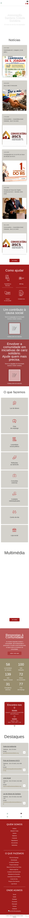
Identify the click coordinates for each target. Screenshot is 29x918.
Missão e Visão (14, 831)
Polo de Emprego (14, 857)
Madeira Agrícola (14, 869)
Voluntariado (14, 860)
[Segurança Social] (7, 816)
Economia (14, 901)
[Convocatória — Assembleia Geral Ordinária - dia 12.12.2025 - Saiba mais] (14, 242)
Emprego (14, 899)
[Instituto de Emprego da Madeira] (21, 816)
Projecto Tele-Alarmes (13, 881)
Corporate (14, 838)
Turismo (14, 906)
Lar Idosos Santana (14, 862)
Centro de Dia (14, 879)
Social (14, 894)
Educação (14, 904)
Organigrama (14, 840)
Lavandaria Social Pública (14, 876)
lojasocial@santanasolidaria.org (12, 786)
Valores (14, 833)
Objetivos (14, 835)
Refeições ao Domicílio (14, 874)
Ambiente (14, 908)
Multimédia (14, 845)
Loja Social (14, 883)
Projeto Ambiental (14, 864)
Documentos (14, 842)
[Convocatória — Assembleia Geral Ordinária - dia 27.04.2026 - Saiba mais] (14, 133)
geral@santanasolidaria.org (11, 753)
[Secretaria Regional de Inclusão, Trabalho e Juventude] (21, 813)
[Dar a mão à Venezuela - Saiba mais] (14, 98)
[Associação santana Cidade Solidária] (7, 813)
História (14, 828)
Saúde (14, 896)
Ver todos (14, 619)
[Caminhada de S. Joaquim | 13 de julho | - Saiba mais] (14, 64)
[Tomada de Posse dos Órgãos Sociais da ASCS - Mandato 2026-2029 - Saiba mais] (14, 206)
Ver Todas (14, 260)
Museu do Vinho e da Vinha (14, 867)
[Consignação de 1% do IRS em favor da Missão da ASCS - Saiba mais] (14, 169)
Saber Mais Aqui (14, 653)
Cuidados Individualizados (14, 872)
